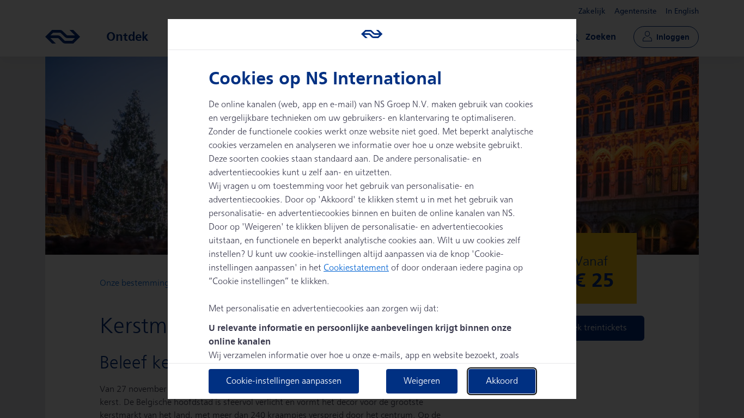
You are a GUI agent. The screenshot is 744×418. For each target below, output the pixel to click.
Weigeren (422, 381)
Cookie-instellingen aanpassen (283, 381)
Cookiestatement (356, 268)
